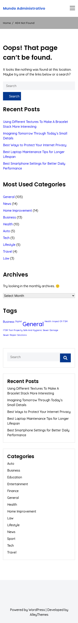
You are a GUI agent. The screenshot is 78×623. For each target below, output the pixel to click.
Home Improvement (17, 210)
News (7, 204)
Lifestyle (9, 245)
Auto (6, 231)
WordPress (37, 610)
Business (9, 217)
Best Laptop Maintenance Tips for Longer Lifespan (34, 154)
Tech (6, 238)
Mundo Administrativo (24, 8)
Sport (11, 539)
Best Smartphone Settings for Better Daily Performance (34, 165)
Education (14, 477)
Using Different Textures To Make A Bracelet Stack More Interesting (35, 124)
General (9, 197)
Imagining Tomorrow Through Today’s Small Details (35, 135)
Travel (7, 251)
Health (8, 224)
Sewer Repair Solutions (15, 335)
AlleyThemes (39, 615)
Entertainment (17, 484)
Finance (13, 491)
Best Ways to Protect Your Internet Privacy (34, 145)
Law (6, 258)
